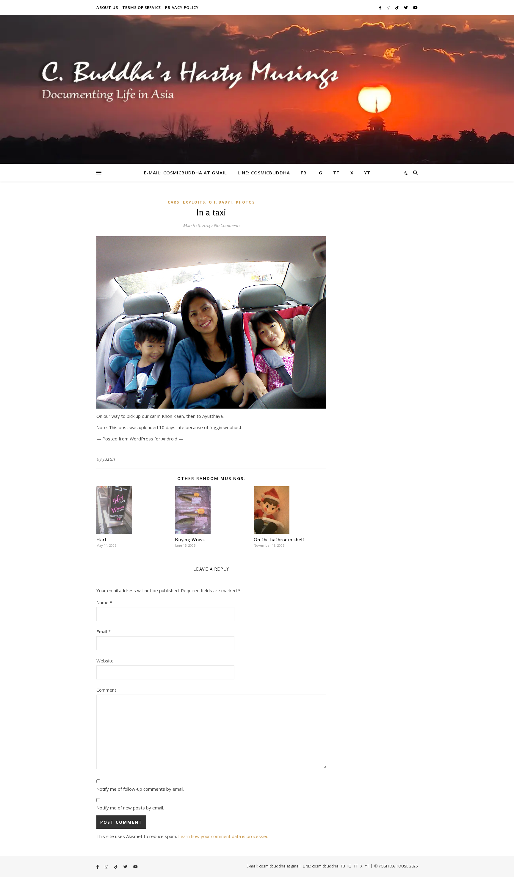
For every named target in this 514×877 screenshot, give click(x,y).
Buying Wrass (190, 540)
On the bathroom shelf (279, 540)
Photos (245, 202)
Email (103, 631)
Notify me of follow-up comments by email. (140, 789)
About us (107, 7)
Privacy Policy (181, 7)
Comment (106, 690)
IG (319, 173)
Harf (101, 540)
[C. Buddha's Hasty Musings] (257, 89)
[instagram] (389, 7)
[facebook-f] (380, 7)
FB (304, 173)
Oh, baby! (220, 202)
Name (104, 602)
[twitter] (406, 7)
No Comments (227, 225)
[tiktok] (397, 7)
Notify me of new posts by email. (130, 808)
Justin (109, 459)
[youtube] (415, 7)
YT (367, 173)
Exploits (194, 202)
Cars (173, 202)
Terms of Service (141, 7)
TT (336, 173)
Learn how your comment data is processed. (223, 836)
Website (105, 661)
